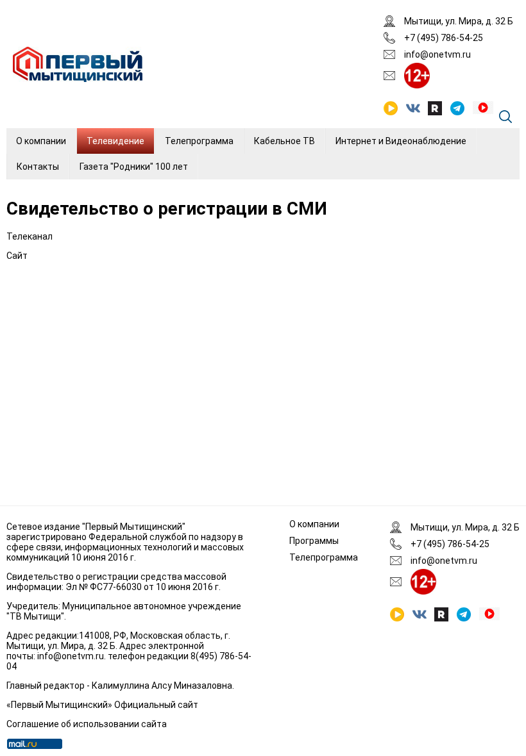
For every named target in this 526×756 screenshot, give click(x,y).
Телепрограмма (199, 141)
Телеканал (29, 236)
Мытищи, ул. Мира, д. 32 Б (458, 21)
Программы (314, 541)
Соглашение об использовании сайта (86, 724)
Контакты (38, 166)
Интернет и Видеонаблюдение (400, 141)
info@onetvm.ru (437, 54)
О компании (41, 141)
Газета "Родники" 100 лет (134, 166)
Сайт (17, 256)
